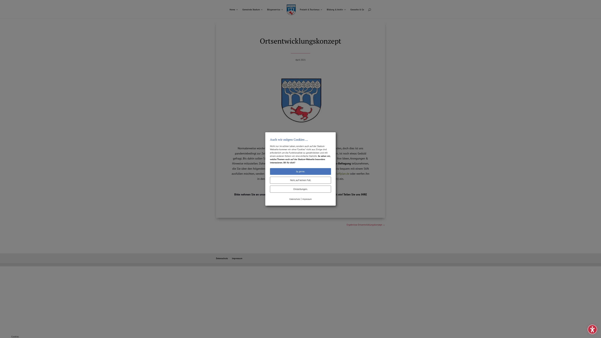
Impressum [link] (307, 199)
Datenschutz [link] (294, 199)
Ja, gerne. (300, 171)
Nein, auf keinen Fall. (300, 180)
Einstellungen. (300, 189)
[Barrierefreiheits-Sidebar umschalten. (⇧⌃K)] (592, 329)
